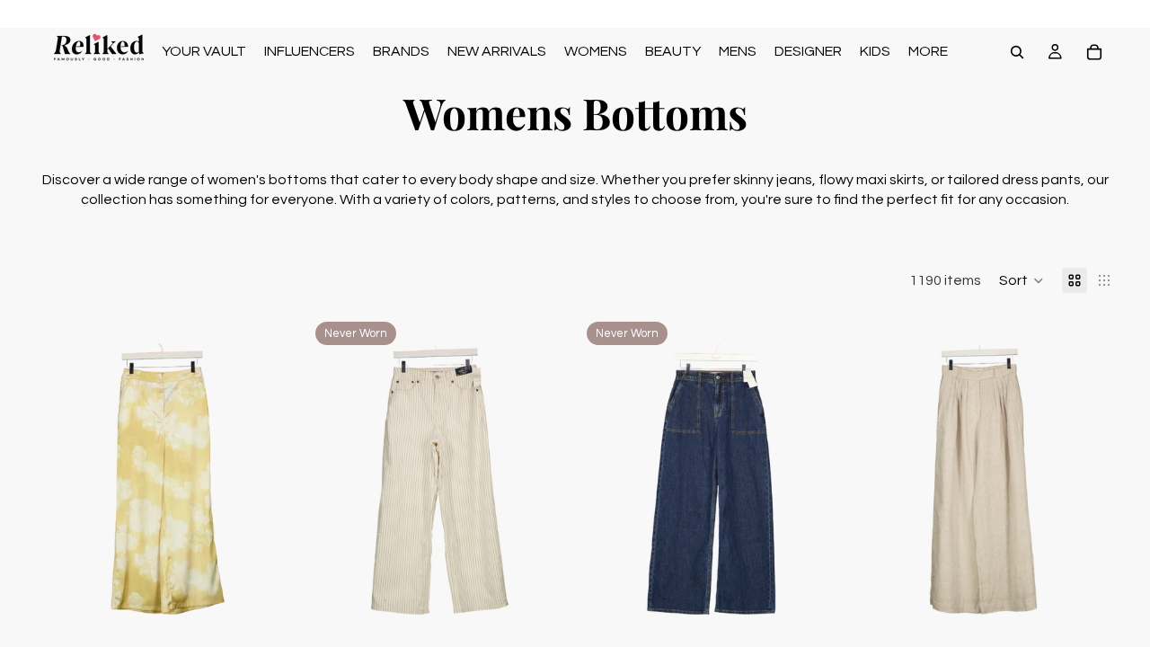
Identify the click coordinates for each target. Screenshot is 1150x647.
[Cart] (1094, 52)
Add (287, 615)
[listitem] (928, 51)
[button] (1021, 280)
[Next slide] (272, 479)
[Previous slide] (63, 479)
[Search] (1017, 52)
